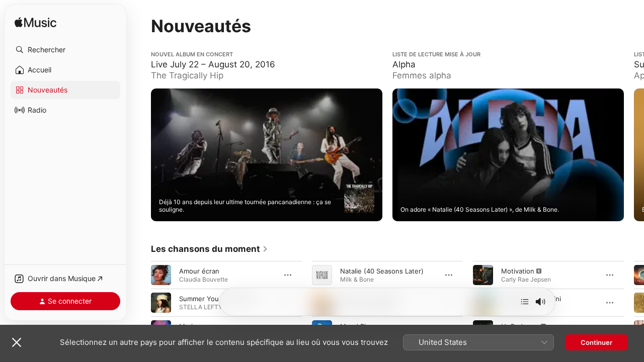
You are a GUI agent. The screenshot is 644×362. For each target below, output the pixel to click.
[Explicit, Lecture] (483, 274)
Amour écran (199, 270)
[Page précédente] (141, 155)
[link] (209, 249)
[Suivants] (525, 302)
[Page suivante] (634, 155)
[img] (35, 23)
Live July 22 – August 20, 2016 (199, 55)
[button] (65, 49)
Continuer (596, 342)
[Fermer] (16, 342)
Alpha (401, 55)
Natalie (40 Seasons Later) (382, 270)
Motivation (517, 270)
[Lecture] (359, 198)
